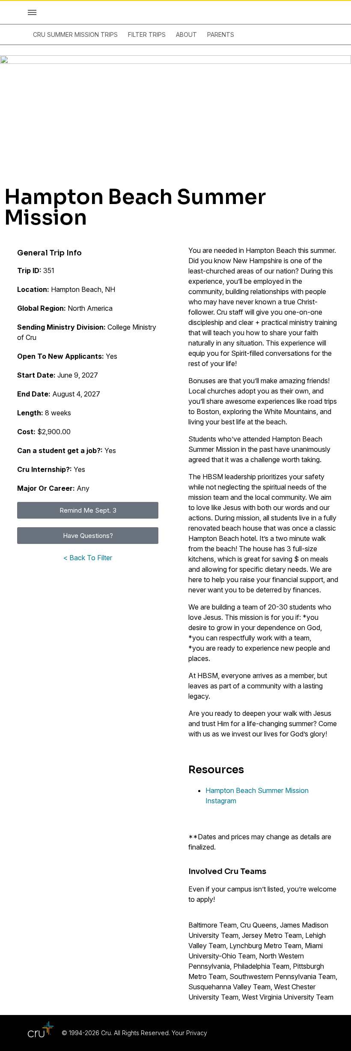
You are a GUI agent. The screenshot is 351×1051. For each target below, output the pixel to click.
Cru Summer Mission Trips (75, 34)
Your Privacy (189, 1032)
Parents (220, 34)
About (186, 34)
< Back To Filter (87, 557)
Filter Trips (147, 34)
